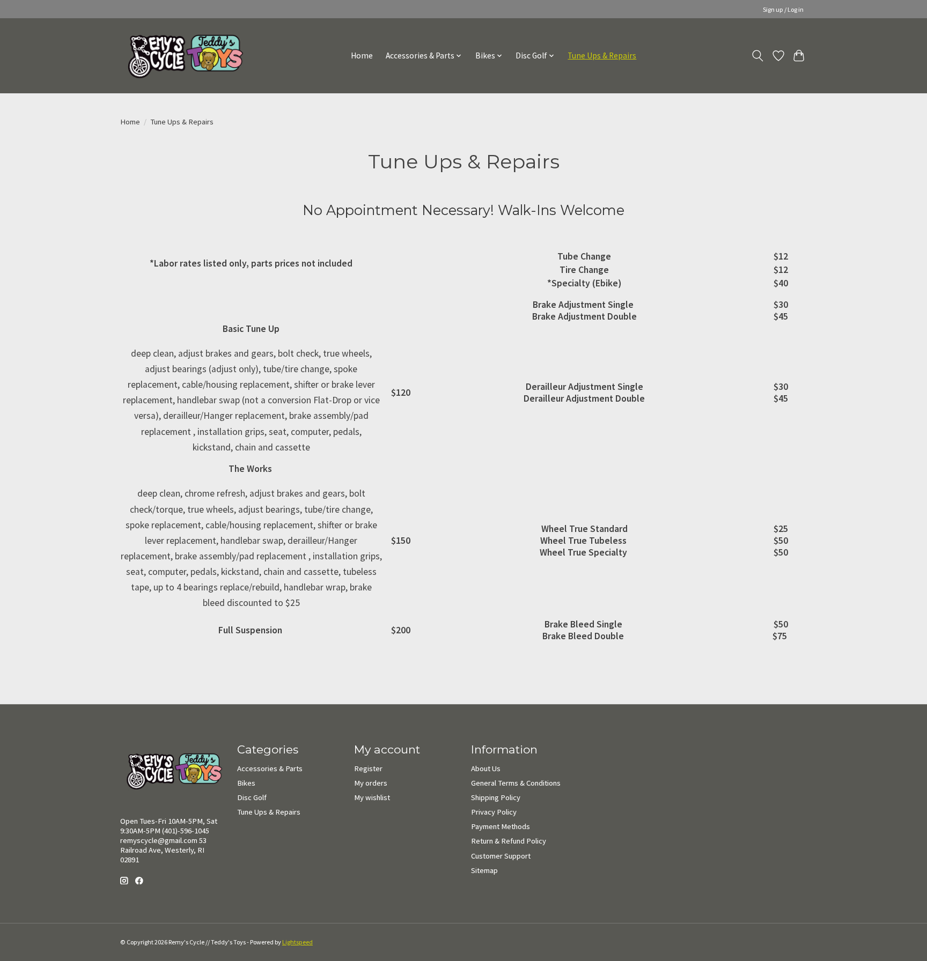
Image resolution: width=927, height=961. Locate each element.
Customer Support (501, 856)
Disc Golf (252, 797)
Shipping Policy (495, 797)
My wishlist (372, 797)
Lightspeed (297, 942)
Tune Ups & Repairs (602, 55)
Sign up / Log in (783, 9)
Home (362, 55)
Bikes (246, 783)
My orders (370, 783)
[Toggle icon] (758, 55)
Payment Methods (500, 826)
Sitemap (484, 870)
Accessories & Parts (270, 768)
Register (368, 768)
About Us (486, 768)
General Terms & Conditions (516, 783)
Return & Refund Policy (508, 841)
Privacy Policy (494, 812)
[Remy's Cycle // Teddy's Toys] (181, 55)
